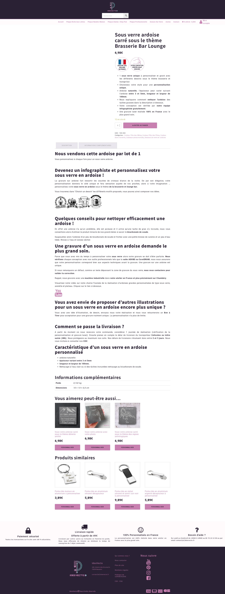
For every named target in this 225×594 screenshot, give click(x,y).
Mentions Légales (121, 570)
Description (67, 145)
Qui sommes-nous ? (122, 556)
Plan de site (119, 565)
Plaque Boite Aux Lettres (75, 22)
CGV (85, 341)
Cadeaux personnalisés (135, 137)
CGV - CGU (119, 581)
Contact (176, 22)
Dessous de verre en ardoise (155, 137)
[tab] (67, 145)
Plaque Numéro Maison (96, 22)
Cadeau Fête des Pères (151, 135)
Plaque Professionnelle (138, 22)
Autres (168, 22)
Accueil (61, 22)
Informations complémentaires (97, 145)
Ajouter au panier (140, 125)
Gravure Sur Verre (156, 22)
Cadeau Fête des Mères (133, 135)
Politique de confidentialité (120, 575)
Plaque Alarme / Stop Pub (117, 22)
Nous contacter (121, 560)
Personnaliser (67, 447)
